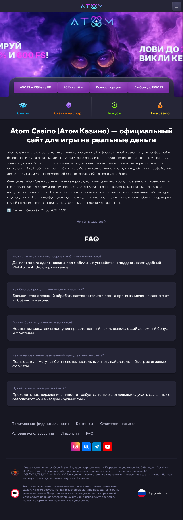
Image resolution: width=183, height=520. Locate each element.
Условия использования (33, 433)
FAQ (89, 433)
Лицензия (70, 433)
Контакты (84, 423)
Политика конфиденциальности (40, 423)
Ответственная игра (118, 423)
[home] (91, 6)
